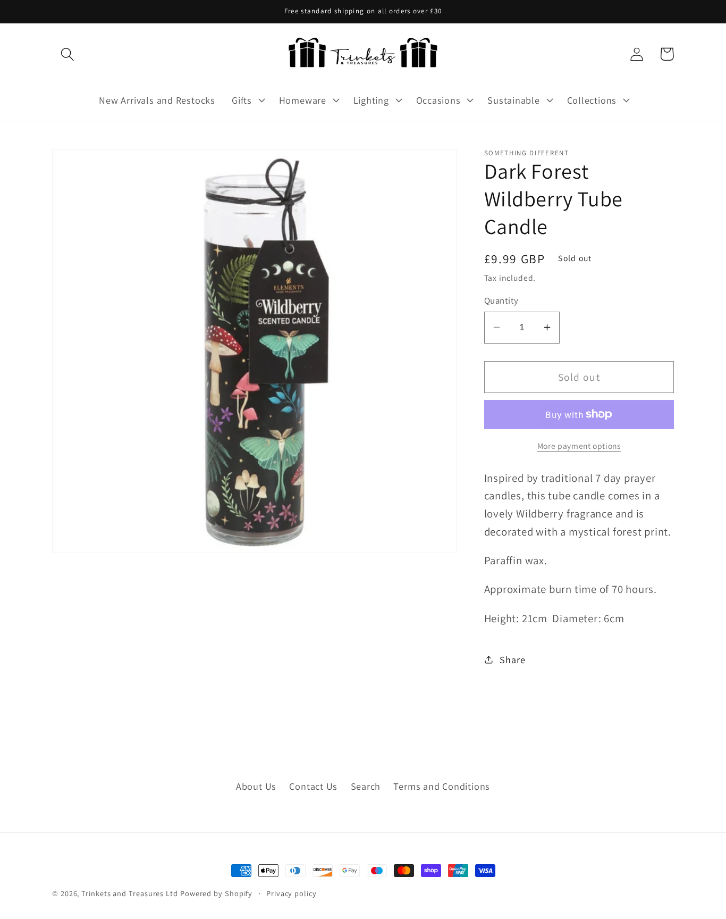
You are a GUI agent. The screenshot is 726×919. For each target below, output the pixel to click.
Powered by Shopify (216, 893)
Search (366, 786)
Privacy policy (291, 893)
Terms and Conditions (441, 786)
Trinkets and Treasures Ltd (129, 893)
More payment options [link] (579, 445)
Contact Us (313, 786)
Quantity (501, 300)
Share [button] (512, 659)
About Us (256, 786)
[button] (67, 54)
